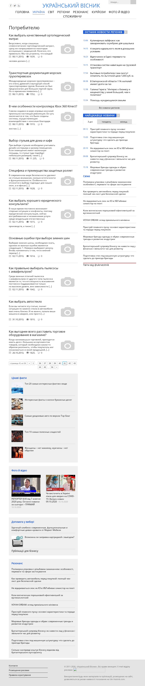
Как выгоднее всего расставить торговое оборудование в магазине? (37, 333)
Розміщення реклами (19, 670)
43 (75, 363)
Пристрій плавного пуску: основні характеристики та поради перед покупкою (43, 613)
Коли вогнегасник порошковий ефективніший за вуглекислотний (37, 596)
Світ (51, 12)
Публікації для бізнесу (24, 551)
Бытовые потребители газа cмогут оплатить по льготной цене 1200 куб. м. (112, 74)
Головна (22, 12)
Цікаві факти (19, 378)
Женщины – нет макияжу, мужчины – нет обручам (46, 449)
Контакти (13, 665)
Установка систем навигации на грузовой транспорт (113, 66)
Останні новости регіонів (103, 32)
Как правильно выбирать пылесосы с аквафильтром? (33, 269)
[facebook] (11, 5)
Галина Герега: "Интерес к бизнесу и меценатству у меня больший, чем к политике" (110, 92)
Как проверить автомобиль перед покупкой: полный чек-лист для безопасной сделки (41, 580)
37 (45, 363)
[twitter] (15, 5)
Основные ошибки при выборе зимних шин (39, 238)
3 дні (90, 121)
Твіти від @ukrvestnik (96, 265)
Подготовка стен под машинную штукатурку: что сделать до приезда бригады (42, 641)
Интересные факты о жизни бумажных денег (48, 399)
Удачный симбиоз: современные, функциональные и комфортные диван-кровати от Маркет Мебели (39, 529)
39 (55, 363)
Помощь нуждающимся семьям (108, 100)
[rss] (19, 5)
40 (60, 363)
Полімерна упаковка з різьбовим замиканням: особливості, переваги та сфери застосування (42, 570)
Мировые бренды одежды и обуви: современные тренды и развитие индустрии (42, 622)
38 (50, 363)
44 (40, 367)
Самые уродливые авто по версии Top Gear (47, 415)
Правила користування (20, 675)
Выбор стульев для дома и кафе (30, 140)
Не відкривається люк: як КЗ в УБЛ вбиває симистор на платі (42, 588)
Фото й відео (119, 12)
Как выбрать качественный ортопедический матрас (39, 37)
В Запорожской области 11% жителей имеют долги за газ (111, 83)
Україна (39, 12)
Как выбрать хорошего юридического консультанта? (35, 202)
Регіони (63, 12)
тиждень (106, 121)
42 (70, 363)
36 (40, 363)
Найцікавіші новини (100, 115)
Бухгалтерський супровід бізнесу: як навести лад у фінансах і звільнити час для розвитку (43, 632)
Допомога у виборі (22, 521)
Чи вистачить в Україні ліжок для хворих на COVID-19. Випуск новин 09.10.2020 (60, 497)
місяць (123, 121)
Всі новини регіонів (109, 107)
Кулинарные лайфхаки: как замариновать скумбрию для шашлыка (112, 42)
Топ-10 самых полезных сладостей (43, 431)
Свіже (86, 176)
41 (65, 363)
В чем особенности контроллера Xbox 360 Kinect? (43, 106)
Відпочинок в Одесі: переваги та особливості (107, 58)
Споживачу (72, 16)
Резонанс (81, 12)
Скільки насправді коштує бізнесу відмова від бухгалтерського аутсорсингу (35, 651)
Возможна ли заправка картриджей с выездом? (49, 537)
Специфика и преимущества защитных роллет (40, 170)
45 (45, 367)
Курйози (99, 12)
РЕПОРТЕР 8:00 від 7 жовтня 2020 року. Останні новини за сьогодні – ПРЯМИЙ (25, 501)
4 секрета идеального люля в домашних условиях (112, 50)
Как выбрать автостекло (25, 301)
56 (52, 367)
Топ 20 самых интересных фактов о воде (46, 383)
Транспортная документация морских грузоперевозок (35, 74)
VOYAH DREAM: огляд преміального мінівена (34, 604)
